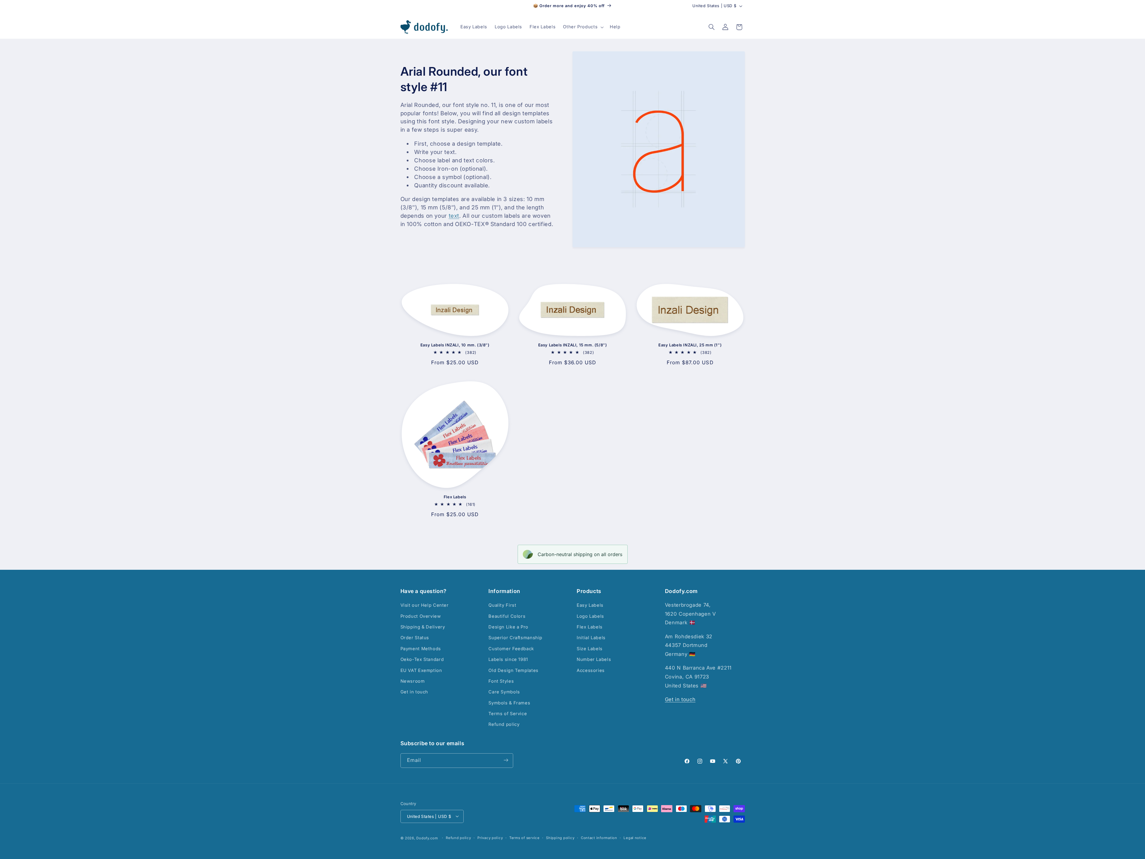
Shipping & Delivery (422, 627)
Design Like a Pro (508, 627)
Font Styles (501, 681)
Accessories (591, 670)
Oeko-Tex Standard (422, 659)
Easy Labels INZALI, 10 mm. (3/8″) (455, 345)
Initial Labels (591, 638)
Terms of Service (507, 714)
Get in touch (414, 692)
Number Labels (594, 659)
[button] (582, 27)
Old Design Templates (513, 670)
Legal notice (634, 838)
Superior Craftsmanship (515, 638)
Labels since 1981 (508, 659)
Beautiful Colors (506, 616)
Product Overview (420, 616)
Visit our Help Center (424, 605)
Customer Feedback (511, 648)
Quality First (502, 605)
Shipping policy (560, 838)
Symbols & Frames (509, 703)
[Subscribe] (506, 760)
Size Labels (590, 648)
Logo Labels (590, 616)
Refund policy (503, 724)
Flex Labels (455, 496)
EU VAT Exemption (421, 670)
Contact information (599, 838)
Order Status (414, 638)
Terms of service (524, 838)
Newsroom (412, 681)
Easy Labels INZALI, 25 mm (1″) (690, 345)
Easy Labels (590, 605)
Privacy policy (490, 838)
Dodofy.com (427, 838)
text (454, 215)
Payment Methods (420, 648)
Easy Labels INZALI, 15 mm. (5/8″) (572, 345)
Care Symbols (504, 692)
